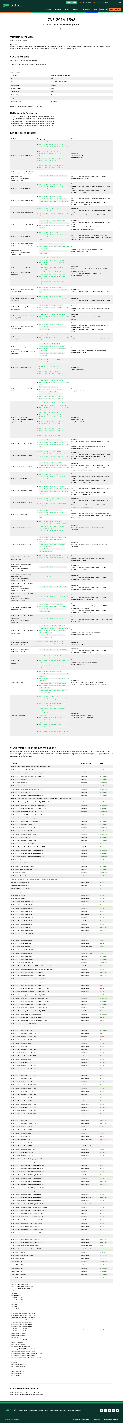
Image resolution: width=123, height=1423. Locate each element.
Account (98, 2)
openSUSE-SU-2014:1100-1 (22, 125)
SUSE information (19, 57)
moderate (38, 64)
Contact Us (103, 9)
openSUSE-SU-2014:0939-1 (22, 119)
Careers (21, 1410)
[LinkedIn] (113, 1410)
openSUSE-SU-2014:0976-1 (22, 123)
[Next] (68, 29)
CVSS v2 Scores (15, 72)
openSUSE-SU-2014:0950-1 (22, 121)
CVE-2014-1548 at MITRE (18, 40)
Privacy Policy (107, 1419)
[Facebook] (105, 1410)
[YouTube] (101, 1410)
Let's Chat (78, 1410)
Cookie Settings (96, 1419)
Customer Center (86, 2)
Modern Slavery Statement (36, 1410)
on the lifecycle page (25, 756)
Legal (25, 1410)
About (46, 1410)
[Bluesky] (117, 1410)
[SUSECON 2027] (71, 2)
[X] (109, 1410)
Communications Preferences (58, 1410)
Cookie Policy (115, 1419)
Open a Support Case (13, 1419)
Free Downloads (115, 9)
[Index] (62, 29)
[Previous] (57, 29)
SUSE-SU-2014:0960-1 (20, 116)
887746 (26, 106)
